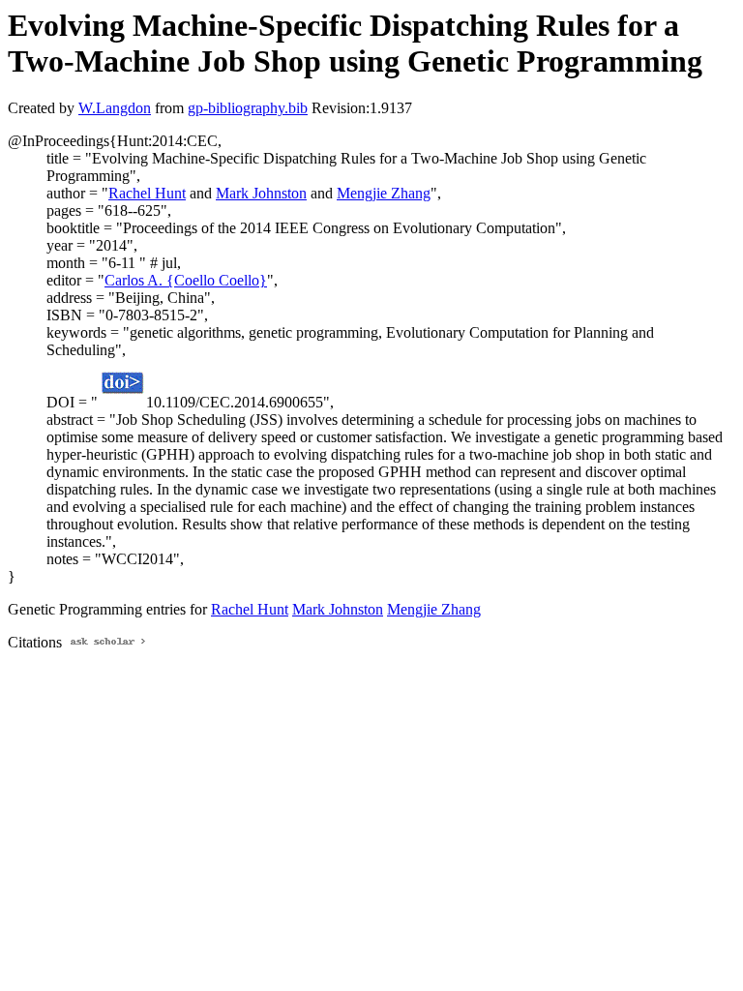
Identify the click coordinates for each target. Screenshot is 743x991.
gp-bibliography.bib (248, 108)
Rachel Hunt (147, 193)
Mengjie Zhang (384, 193)
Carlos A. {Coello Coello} (185, 280)
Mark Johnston (261, 193)
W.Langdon (114, 108)
